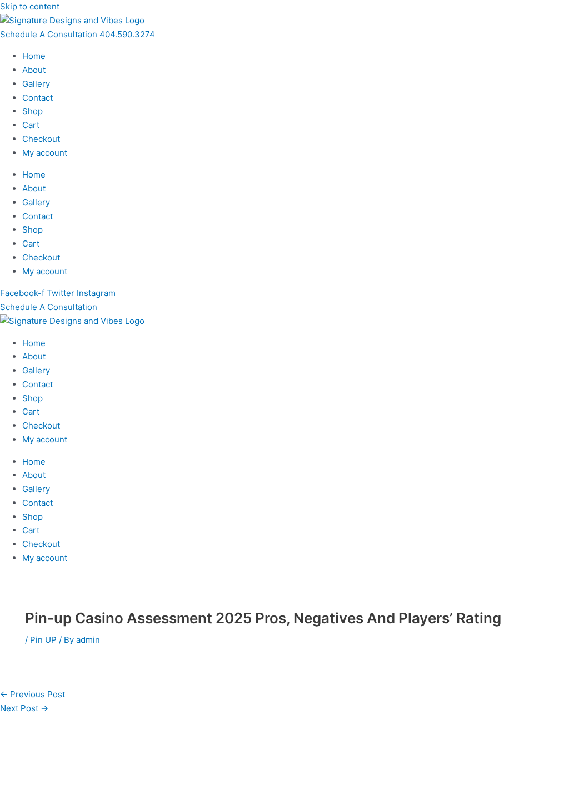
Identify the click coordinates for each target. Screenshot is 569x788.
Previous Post (32, 694)
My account (44, 152)
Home (34, 56)
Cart (30, 125)
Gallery (36, 83)
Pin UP (43, 639)
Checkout (41, 139)
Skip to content (29, 6)
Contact (37, 97)
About (34, 70)
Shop (32, 111)
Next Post (24, 708)
